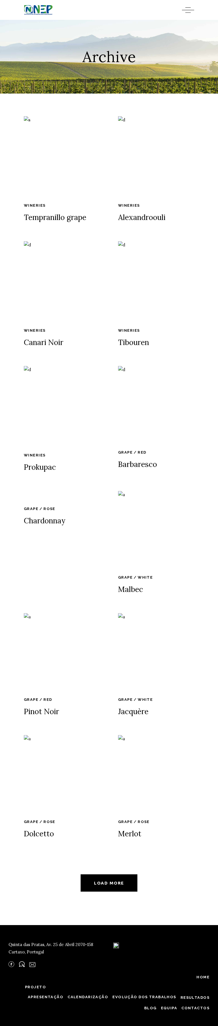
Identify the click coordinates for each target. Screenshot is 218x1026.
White (145, 577)
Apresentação (45, 997)
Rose (49, 509)
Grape (125, 452)
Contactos (195, 1008)
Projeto (35, 987)
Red (142, 452)
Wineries (34, 205)
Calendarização (88, 997)
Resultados (195, 997)
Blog (150, 1008)
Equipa (169, 1008)
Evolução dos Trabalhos (144, 997)
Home (202, 977)
